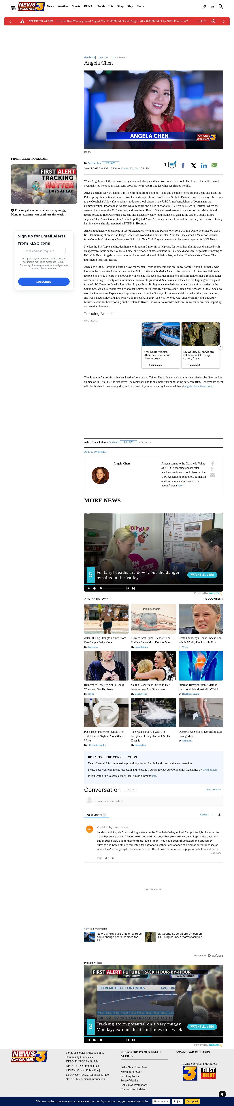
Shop (120, 6)
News (50, 6)
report (216, 858)
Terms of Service (75, 1052)
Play (130, 6)
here (180, 485)
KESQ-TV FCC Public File (82, 1061)
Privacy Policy (95, 1052)
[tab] (96, 815)
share (209, 858)
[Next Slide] (220, 346)
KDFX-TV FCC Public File (82, 1070)
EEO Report (73, 1074)
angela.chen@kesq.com (198, 386)
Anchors (113, 442)
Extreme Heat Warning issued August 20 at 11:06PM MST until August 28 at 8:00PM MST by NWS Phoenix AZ (122, 21)
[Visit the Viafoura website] (215, 955)
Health (101, 6)
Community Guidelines (79, 1057)
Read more (215, 853)
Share (140, 6)
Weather (63, 6)
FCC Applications (92, 1074)
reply (100, 858)
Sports (76, 6)
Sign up (216, 790)
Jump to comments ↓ (96, 451)
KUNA (88, 6)
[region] (153, 872)
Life (110, 6)
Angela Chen (94, 163)
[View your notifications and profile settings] (219, 814)
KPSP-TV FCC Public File (81, 1065)
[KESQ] (31, 6)
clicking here (210, 769)
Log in (208, 790)
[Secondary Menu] (15, 6)
